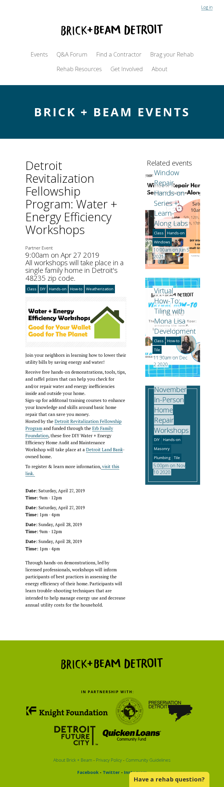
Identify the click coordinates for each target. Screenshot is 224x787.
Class (31, 288)
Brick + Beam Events (112, 112)
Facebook (88, 772)
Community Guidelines (148, 760)
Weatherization (99, 288)
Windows (162, 242)
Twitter (111, 772)
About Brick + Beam (72, 760)
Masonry (162, 448)
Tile (157, 349)
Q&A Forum (72, 54)
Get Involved (127, 69)
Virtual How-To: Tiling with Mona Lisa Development (175, 311)
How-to (76, 288)
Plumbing (162, 457)
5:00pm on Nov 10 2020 (169, 468)
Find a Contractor (118, 54)
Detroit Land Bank (104, 449)
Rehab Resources (79, 69)
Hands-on (57, 288)
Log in (207, 7)
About (159, 69)
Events (39, 54)
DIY (43, 288)
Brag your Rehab (172, 54)
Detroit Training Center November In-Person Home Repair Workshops (171, 394)
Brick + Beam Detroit (112, 30)
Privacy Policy (108, 760)
